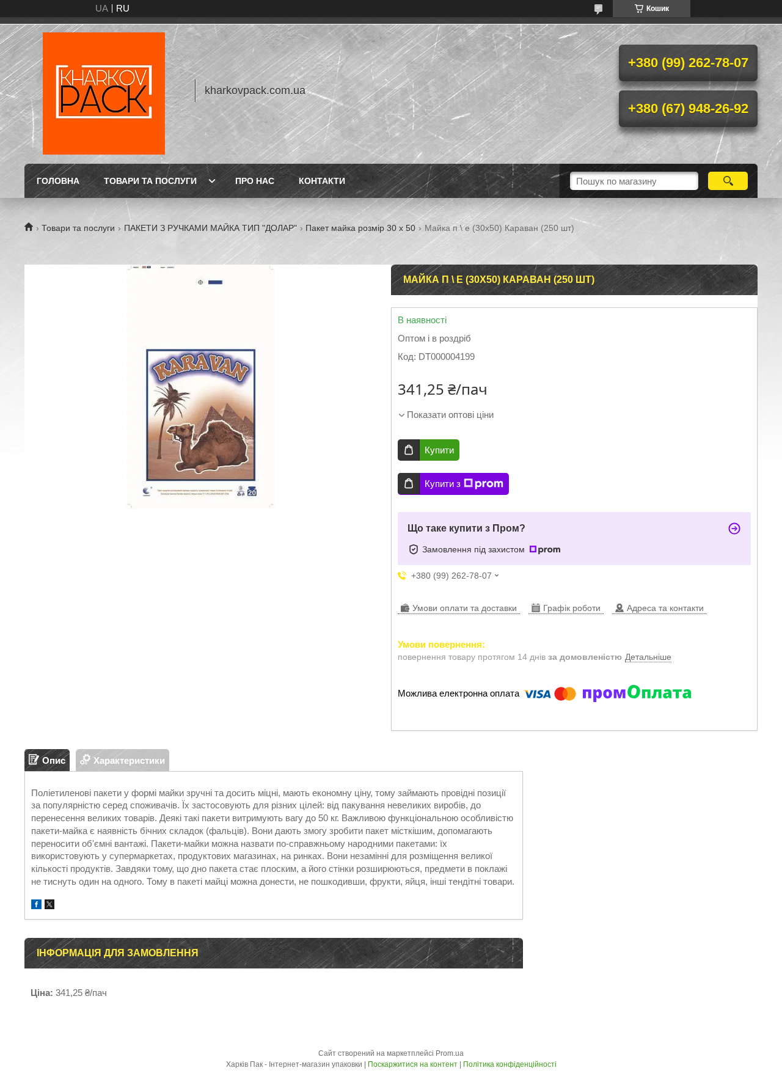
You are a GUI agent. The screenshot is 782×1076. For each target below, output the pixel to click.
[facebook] (36, 906)
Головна (58, 181)
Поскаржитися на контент (413, 1064)
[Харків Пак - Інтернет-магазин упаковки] (103, 90)
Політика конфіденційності (510, 1064)
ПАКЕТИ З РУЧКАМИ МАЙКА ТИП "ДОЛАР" (210, 228)
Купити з (443, 483)
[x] (49, 906)
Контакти (322, 181)
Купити (439, 450)
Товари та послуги (150, 181)
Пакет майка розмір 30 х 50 (360, 228)
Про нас (254, 181)
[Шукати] (728, 181)
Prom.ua (450, 1053)
